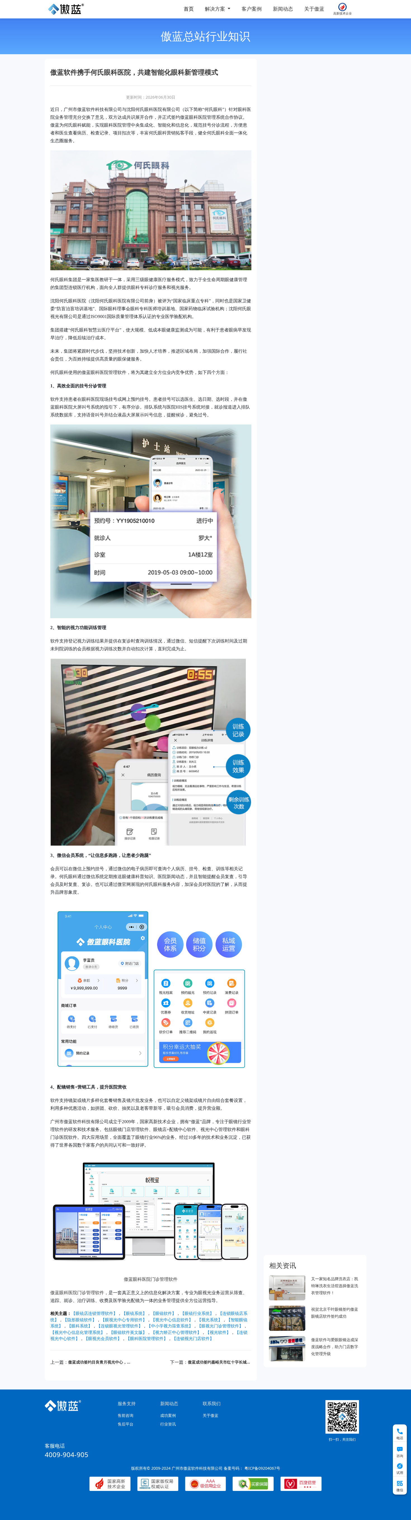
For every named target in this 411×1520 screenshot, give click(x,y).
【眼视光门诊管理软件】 (220, 1326)
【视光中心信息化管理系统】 (77, 1332)
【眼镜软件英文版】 (128, 1332)
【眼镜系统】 (134, 1313)
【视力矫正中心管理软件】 (176, 1332)
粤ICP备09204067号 (262, 1468)
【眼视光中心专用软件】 (124, 1319)
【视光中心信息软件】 (172, 1319)
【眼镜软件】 (163, 1313)
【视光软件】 (218, 1332)
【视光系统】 (209, 1319)
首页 (189, 8)
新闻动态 (283, 8)
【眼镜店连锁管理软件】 (94, 1313)
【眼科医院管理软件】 (147, 1338)
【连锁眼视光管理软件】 (119, 1326)
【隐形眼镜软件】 (79, 1319)
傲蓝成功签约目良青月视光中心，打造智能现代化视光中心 (100, 1362)
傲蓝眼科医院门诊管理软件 (151, 1279)
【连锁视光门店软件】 (193, 1338)
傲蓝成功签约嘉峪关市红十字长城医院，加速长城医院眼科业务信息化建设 (219, 1362)
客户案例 (252, 8)
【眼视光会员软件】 (103, 1338)
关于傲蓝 (314, 8)
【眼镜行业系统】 (197, 1313)
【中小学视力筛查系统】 (170, 1326)
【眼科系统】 (79, 1326)
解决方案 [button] (215, 8)
